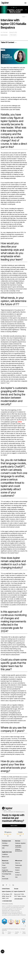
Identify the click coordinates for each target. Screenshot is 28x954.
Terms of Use (24, 932)
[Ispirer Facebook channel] (6, 885)
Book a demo (14, 825)
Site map (3, 932)
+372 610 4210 (18, 899)
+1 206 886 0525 (7, 901)
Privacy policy (9, 932)
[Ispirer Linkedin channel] (13, 885)
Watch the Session (15, 12)
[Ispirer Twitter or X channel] (10, 885)
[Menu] (25, 3)
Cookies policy (17, 932)
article (20, 422)
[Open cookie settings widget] (2, 951)
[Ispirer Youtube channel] (3, 885)
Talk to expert (13, 34)
